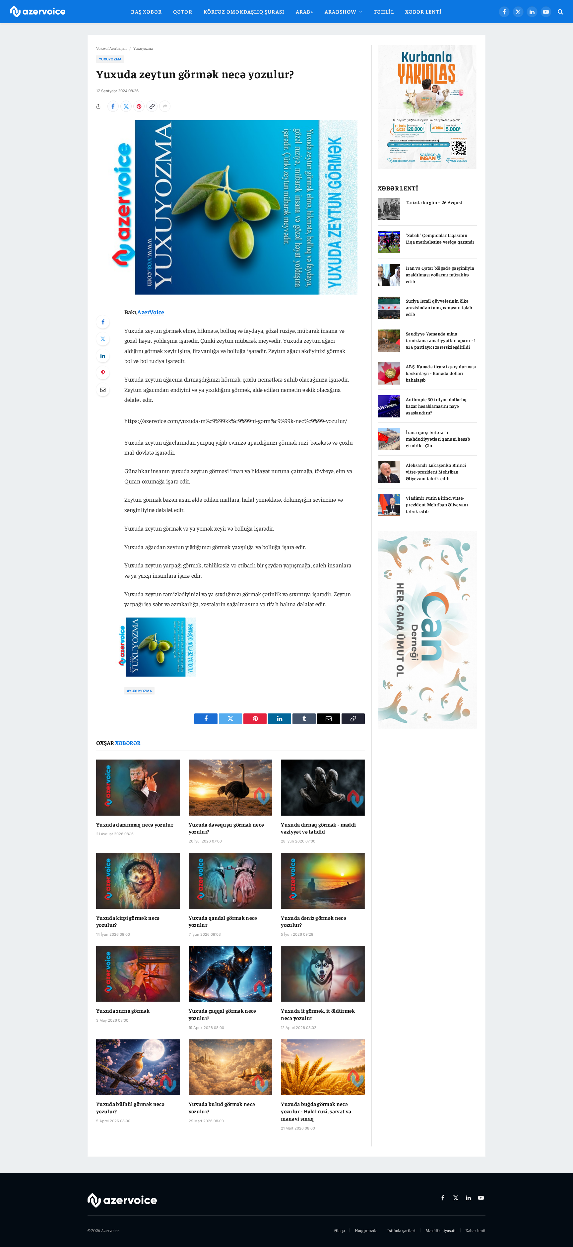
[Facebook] (102, 322)
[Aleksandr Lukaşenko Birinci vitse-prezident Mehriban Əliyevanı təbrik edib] (389, 472)
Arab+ (304, 11)
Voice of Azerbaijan (111, 48)
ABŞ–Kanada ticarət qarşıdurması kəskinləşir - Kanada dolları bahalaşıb (441, 373)
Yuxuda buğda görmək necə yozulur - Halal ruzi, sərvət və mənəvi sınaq (316, 1111)
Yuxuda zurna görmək (123, 1010)
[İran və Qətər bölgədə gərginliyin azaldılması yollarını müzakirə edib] (389, 275)
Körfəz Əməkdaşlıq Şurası (244, 11)
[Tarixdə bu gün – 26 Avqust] (389, 209)
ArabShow (340, 11)
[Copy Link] (152, 106)
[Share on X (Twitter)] (126, 106)
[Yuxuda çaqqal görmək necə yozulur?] (231, 974)
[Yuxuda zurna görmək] (138, 974)
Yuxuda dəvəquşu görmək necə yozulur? (226, 828)
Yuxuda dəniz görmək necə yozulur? (313, 921)
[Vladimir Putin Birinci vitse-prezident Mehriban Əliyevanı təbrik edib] (389, 505)
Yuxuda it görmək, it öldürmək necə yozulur (318, 1014)
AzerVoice (150, 312)
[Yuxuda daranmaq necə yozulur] (138, 787)
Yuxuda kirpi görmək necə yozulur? (128, 921)
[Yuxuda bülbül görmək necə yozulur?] (138, 1067)
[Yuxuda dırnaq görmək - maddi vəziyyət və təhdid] (323, 787)
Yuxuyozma (143, 48)
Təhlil (384, 11)
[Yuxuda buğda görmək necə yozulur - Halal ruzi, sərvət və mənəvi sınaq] (323, 1067)
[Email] (102, 389)
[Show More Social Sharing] (164, 106)
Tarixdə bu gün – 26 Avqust (434, 202)
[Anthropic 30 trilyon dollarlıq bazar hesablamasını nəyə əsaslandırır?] (389, 406)
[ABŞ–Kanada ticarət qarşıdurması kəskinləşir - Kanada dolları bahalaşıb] (389, 373)
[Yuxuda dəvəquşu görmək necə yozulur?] (231, 787)
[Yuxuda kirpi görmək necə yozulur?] (138, 881)
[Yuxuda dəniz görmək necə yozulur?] (323, 881)
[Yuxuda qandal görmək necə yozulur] (231, 881)
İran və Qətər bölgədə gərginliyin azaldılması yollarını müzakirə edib (440, 274)
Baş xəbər (146, 11)
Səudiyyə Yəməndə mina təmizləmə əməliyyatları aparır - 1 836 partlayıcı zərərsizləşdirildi (441, 340)
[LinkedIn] (102, 355)
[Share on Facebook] (113, 106)
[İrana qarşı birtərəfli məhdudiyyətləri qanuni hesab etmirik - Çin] (389, 439)
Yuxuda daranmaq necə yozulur (134, 824)
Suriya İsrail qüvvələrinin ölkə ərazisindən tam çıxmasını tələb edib (439, 307)
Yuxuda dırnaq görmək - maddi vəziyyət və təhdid (318, 828)
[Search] (559, 11)
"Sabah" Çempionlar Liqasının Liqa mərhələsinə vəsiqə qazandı (440, 238)
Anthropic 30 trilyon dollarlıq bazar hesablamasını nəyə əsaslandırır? (436, 405)
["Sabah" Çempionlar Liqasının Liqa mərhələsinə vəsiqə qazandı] (389, 242)
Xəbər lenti (423, 11)
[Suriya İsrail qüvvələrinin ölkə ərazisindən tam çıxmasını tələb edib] (389, 308)
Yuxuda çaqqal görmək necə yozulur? (222, 1014)
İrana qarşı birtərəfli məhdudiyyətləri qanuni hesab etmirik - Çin (438, 438)
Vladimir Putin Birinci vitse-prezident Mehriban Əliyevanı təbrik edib (437, 504)
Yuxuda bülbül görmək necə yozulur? (130, 1107)
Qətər (182, 11)
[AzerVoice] (37, 12)
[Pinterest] (102, 372)
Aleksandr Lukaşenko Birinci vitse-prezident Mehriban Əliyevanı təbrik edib (436, 471)
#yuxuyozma (139, 691)
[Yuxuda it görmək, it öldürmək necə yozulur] (323, 974)
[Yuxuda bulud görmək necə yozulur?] (231, 1067)
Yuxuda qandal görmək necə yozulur (223, 921)
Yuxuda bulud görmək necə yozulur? (222, 1107)
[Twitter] (102, 338)
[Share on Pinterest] (139, 106)
